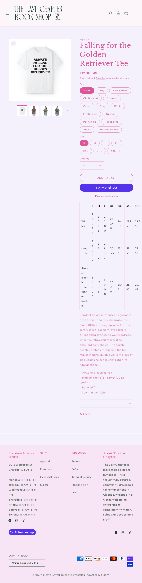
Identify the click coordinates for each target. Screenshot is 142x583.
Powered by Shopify (98, 575)
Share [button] (86, 413)
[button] (7, 13)
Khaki (117, 106)
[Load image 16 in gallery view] (46, 111)
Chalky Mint (90, 98)
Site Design (79, 575)
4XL (113, 151)
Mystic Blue (90, 113)
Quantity (84, 158)
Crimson (112, 98)
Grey (102, 106)
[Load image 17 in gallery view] (57, 111)
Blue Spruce (120, 90)
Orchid (110, 113)
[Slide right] (67, 110)
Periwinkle (89, 121)
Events (44, 484)
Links (75, 492)
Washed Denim (109, 129)
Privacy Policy (80, 484)
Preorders (46, 469)
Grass (87, 106)
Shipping (100, 78)
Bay (102, 90)
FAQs (75, 469)
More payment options (106, 196)
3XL (99, 151)
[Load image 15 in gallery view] (34, 111)
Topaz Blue (111, 121)
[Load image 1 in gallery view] (22, 111)
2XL (85, 151)
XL (116, 143)
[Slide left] (12, 110)
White (87, 90)
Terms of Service (82, 476)
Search (76, 461)
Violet (87, 129)
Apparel (45, 461)
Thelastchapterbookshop (56, 575)
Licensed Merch (49, 476)
